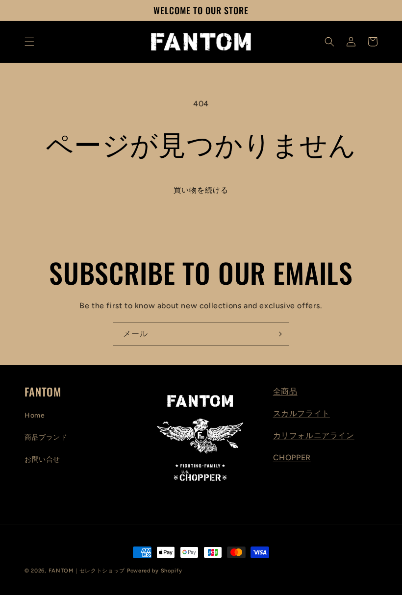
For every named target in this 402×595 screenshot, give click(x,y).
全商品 (285, 391)
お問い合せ (42, 459)
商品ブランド (46, 437)
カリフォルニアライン (313, 435)
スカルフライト (301, 413)
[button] (29, 41)
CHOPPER (292, 457)
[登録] (278, 334)
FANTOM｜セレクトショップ (87, 571)
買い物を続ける (201, 190)
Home (35, 415)
